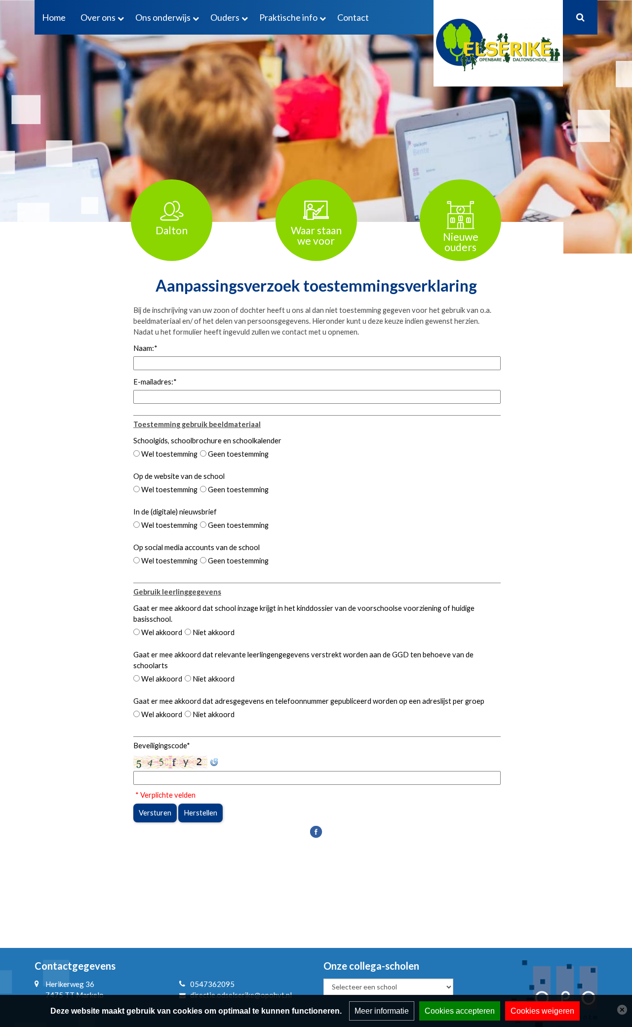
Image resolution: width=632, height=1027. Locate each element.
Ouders (224, 17)
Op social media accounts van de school (196, 547)
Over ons (98, 17)
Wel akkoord (161, 632)
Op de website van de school (179, 476)
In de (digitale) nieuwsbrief (175, 512)
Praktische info (288, 17)
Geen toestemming (238, 454)
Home (54, 17)
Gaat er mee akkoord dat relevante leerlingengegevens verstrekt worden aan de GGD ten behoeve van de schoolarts (303, 660)
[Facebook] (316, 831)
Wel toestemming (169, 454)
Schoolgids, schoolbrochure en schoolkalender (207, 440)
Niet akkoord (214, 632)
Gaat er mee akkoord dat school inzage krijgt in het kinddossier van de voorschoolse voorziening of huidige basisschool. (303, 613)
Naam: (145, 348)
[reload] (214, 761)
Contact (353, 17)
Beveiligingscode (161, 745)
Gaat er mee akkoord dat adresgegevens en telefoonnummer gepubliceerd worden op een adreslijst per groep (308, 701)
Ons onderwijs (163, 17)
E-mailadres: (155, 382)
